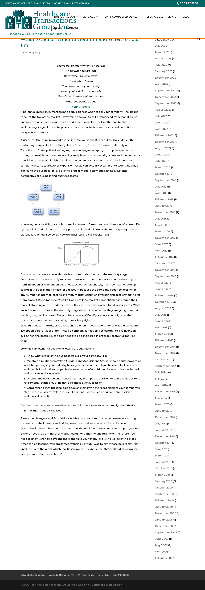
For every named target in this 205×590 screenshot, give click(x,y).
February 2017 (164, 257)
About (70, 17)
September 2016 (165, 276)
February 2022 (164, 135)
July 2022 (161, 116)
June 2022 (161, 122)
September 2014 (165, 365)
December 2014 (165, 346)
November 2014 (165, 353)
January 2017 (163, 263)
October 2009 (164, 487)
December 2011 (165, 436)
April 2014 (161, 385)
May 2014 (161, 378)
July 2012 (160, 423)
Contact (72, 28)
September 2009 (166, 494)
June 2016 (161, 289)
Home (58, 17)
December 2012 (165, 417)
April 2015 (161, 327)
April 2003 (161, 551)
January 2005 (164, 519)
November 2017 (165, 237)
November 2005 (165, 513)
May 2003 (161, 545)
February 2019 (164, 199)
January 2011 (163, 462)
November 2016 (165, 269)
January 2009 (164, 506)
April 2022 (161, 128)
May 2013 (161, 397)
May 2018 (161, 225)
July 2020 (161, 161)
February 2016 (164, 295)
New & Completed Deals (119, 17)
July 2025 (161, 64)
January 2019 (163, 205)
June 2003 (161, 538)
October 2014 (163, 359)
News (58, 28)
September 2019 (165, 180)
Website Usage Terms (61, 575)
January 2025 (163, 71)
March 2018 (162, 231)
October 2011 (163, 442)
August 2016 (163, 282)
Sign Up (173, 17)
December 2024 (165, 77)
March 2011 (162, 455)
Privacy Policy (86, 575)
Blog (186, 17)
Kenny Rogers (81, 106)
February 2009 (164, 500)
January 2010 (163, 481)
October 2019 (163, 173)
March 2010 (162, 474)
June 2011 (161, 449)
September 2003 (166, 532)
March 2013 (162, 404)
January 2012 (163, 429)
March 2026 (162, 52)
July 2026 (161, 45)
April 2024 (161, 84)
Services (89, 17)
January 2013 (163, 410)
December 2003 (165, 526)
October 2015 (163, 301)
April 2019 (161, 193)
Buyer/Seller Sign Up (32, 575)
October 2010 (163, 468)
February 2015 (164, 340)
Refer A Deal (154, 17)
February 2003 (164, 558)
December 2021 (165, 141)
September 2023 (166, 90)
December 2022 (165, 96)
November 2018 (165, 212)
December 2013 (165, 391)
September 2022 (166, 103)
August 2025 (163, 58)
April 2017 (161, 250)
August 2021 (163, 148)
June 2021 (161, 154)
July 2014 (161, 372)
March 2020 (162, 167)
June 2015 (161, 321)
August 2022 (163, 109)
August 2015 (163, 308)
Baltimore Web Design (107, 584)
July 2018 (161, 218)
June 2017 (161, 244)
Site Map (103, 575)
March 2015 (162, 333)
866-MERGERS (189, 3)
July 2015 (160, 314)
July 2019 (161, 186)
